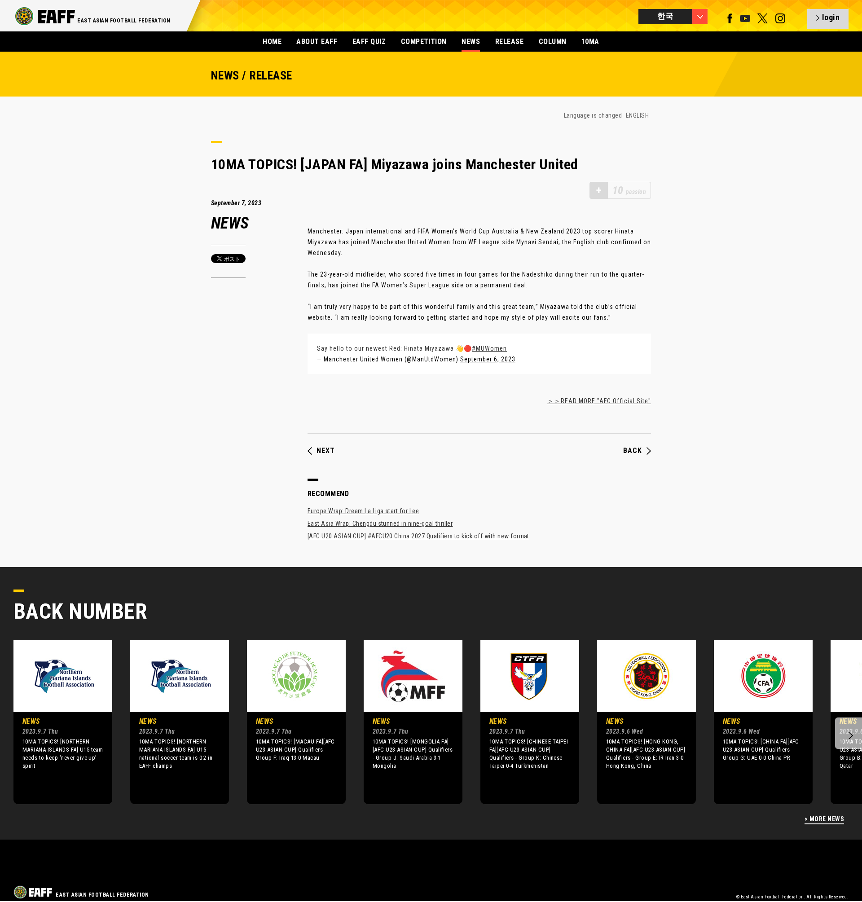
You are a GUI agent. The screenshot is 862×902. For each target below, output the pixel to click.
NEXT (326, 450)
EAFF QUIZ (369, 41)
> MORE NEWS (824, 819)
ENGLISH (637, 115)
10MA (590, 41)
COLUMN (553, 41)
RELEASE (509, 41)
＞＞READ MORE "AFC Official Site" (599, 401)
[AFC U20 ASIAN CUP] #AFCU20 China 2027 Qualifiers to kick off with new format (418, 536)
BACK (632, 450)
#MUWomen (489, 348)
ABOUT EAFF (316, 41)
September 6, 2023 (487, 359)
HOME (272, 41)
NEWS (471, 41)
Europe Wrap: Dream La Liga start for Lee (363, 511)
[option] (56, 722)
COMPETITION (424, 41)
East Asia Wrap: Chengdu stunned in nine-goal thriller (380, 523)
